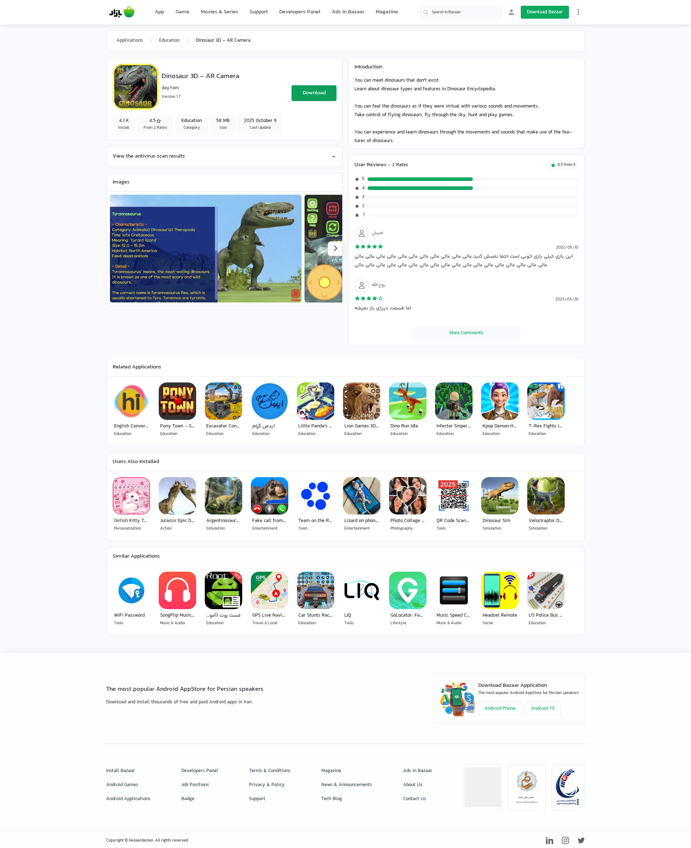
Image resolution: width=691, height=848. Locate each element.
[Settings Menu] (578, 11)
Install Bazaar (120, 771)
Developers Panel (299, 12)
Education (169, 41)
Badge (187, 799)
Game (182, 12)
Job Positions (195, 785)
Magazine (387, 12)
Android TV (543, 709)
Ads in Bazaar (348, 12)
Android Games (122, 785)
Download (314, 93)
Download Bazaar (545, 12)
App (159, 12)
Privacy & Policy (267, 785)
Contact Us (414, 799)
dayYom (170, 88)
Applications (130, 41)
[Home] (121, 12)
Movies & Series (219, 12)
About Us (413, 785)
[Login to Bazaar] (511, 12)
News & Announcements (346, 785)
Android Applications (128, 799)
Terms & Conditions (269, 771)
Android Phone (499, 709)
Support (259, 12)
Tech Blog (331, 799)
